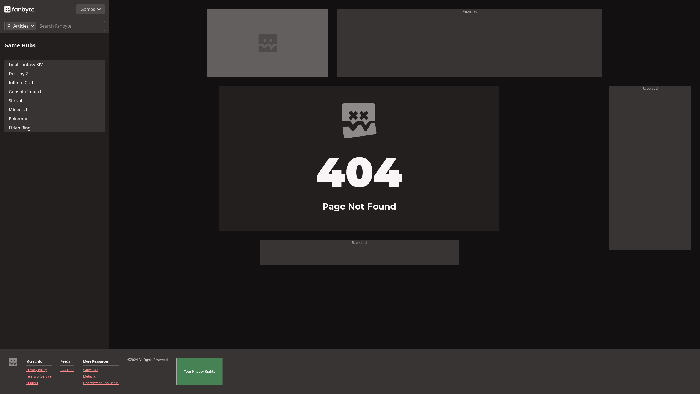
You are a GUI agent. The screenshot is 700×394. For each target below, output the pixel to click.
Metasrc (89, 376)
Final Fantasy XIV (26, 65)
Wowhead (90, 370)
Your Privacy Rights (199, 371)
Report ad (469, 11)
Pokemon (19, 119)
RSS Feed (67, 370)
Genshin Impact (25, 92)
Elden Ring (20, 128)
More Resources (96, 361)
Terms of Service (39, 376)
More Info (34, 361)
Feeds (65, 361)
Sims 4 (15, 101)
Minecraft (19, 110)
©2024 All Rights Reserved (147, 360)
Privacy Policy (36, 370)
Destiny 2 (18, 74)
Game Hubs (20, 45)
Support (32, 383)
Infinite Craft (22, 83)
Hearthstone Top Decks (101, 383)
